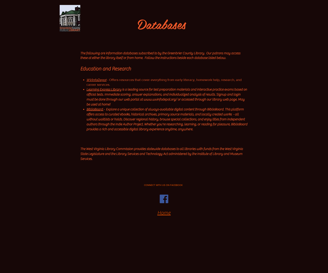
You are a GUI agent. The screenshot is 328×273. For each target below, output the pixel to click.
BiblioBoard (95, 109)
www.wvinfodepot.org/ (160, 99)
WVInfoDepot (96, 80)
